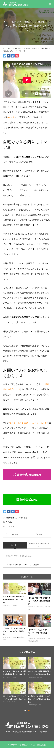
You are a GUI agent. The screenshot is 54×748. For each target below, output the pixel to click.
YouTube (32, 32)
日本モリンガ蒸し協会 (19, 518)
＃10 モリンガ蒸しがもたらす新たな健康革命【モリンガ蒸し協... (14, 599)
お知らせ (14, 674)
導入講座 (35, 641)
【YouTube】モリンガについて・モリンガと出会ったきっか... (38, 633)
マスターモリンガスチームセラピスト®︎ (28, 423)
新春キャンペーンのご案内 (12, 671)
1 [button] (25, 710)
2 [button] (28, 710)
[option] (27, 680)
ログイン (26, 565)
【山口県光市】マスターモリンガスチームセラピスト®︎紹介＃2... (14, 631)
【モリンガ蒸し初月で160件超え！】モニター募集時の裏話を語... (39, 601)
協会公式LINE (28, 499)
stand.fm (11, 117)
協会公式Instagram (28, 474)
